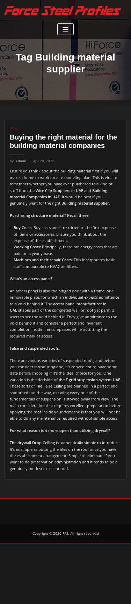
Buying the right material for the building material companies (63, 141)
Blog (13, 128)
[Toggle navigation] (65, 29)
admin (18, 160)
